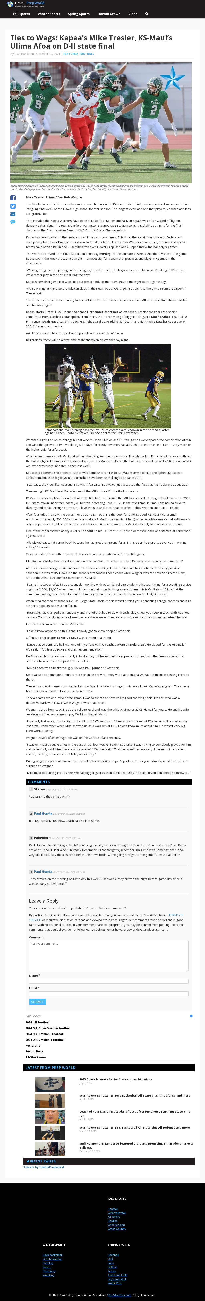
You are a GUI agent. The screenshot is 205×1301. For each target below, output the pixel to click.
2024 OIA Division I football (44, 1034)
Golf (110, 1259)
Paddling (48, 1263)
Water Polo (115, 1283)
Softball (112, 1267)
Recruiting (32, 1045)
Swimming (49, 1271)
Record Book (34, 1051)
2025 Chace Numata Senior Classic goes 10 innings (115, 1079)
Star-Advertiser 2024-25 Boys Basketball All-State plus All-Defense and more (134, 1095)
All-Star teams (35, 1057)
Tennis (112, 1271)
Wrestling (48, 1275)
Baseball (113, 1254)
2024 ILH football (37, 1022)
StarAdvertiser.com (119, 1295)
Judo (111, 1263)
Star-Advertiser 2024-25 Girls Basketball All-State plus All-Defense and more (134, 1127)
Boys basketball (52, 1254)
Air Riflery (114, 1216)
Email (33, 988)
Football (86, 54)
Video (132, 14)
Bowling (113, 1220)
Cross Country (117, 1228)
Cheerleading (116, 1224)
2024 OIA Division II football (44, 1040)
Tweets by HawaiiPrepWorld (43, 1167)
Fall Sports (33, 1016)
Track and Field (117, 1275)
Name (33, 975)
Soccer (47, 1267)
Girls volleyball (117, 1212)
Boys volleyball (117, 1279)
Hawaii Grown (109, 14)
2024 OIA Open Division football (47, 1028)
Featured (70, 54)
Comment (36, 937)
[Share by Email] (12, 215)
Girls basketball (52, 1259)
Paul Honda (43, 813)
